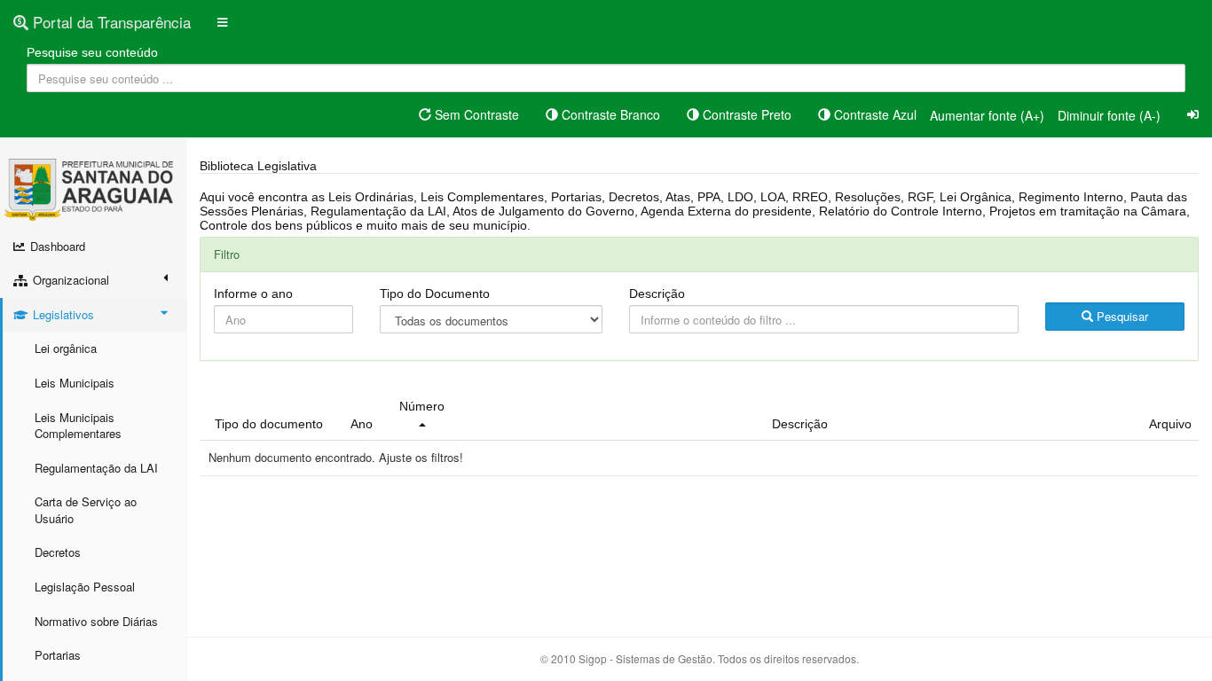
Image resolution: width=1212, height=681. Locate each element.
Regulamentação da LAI (96, 467)
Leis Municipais (74, 382)
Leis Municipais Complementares (78, 425)
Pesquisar (1120, 316)
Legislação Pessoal (85, 586)
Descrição (657, 293)
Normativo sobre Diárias (96, 621)
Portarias (58, 654)
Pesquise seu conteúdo (92, 52)
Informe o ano (253, 293)
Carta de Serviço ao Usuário (86, 510)
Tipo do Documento (435, 293)
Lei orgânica (66, 348)
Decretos (58, 552)
